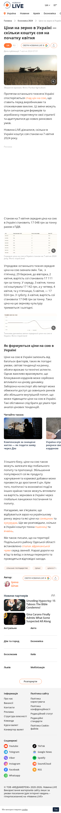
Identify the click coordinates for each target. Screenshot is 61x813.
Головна (8, 20)
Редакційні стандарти (37, 719)
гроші (37, 568)
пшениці (41, 527)
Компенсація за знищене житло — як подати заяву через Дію (20, 445)
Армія (36, 13)
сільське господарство (17, 568)
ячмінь (8, 531)
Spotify (41, 757)
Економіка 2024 (25, 20)
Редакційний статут (42, 713)
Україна (11, 13)
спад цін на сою (35, 98)
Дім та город (11, 641)
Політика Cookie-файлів (40, 727)
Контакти (9, 707)
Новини (24, 13)
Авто (33, 628)
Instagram (14, 763)
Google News (45, 751)
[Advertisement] (30, 180)
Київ (33, 654)
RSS (40, 769)
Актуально (10, 628)
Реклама (9, 711)
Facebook (14, 769)
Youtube (13, 746)
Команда (9, 720)
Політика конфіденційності (40, 708)
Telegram (14, 751)
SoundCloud (44, 763)
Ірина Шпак (14, 584)
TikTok (41, 746)
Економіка (50, 13)
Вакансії (8, 703)
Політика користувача (38, 700)
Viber (12, 757)
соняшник (46, 518)
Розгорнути (30, 681)
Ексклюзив (10, 654)
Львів (7, 667)
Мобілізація (38, 667)
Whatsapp (14, 775)
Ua (46, 5)
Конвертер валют (14, 729)
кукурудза (10, 523)
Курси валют (11, 725)
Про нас (8, 698)
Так (56, 809)
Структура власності (15, 716)
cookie (25, 809)
